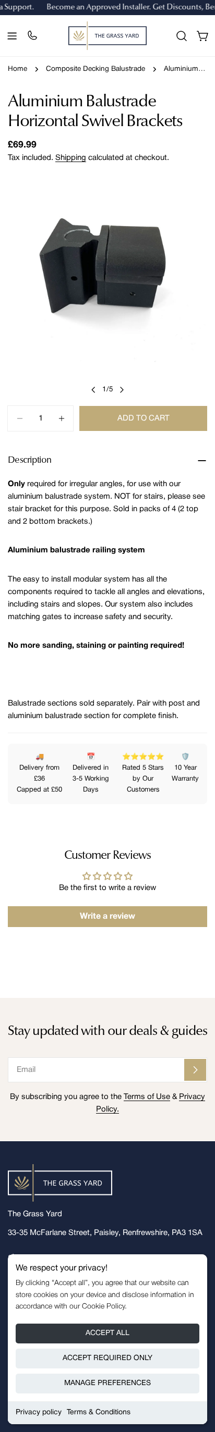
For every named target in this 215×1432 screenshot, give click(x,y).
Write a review (107, 916)
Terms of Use (147, 1097)
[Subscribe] (195, 1070)
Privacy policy (39, 1412)
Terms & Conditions (98, 1412)
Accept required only (107, 1358)
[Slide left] (93, 389)
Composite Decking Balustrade (95, 69)
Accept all (107, 1333)
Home (17, 69)
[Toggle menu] (12, 36)
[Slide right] (121, 389)
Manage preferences (107, 1383)
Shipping (70, 158)
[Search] (181, 36)
